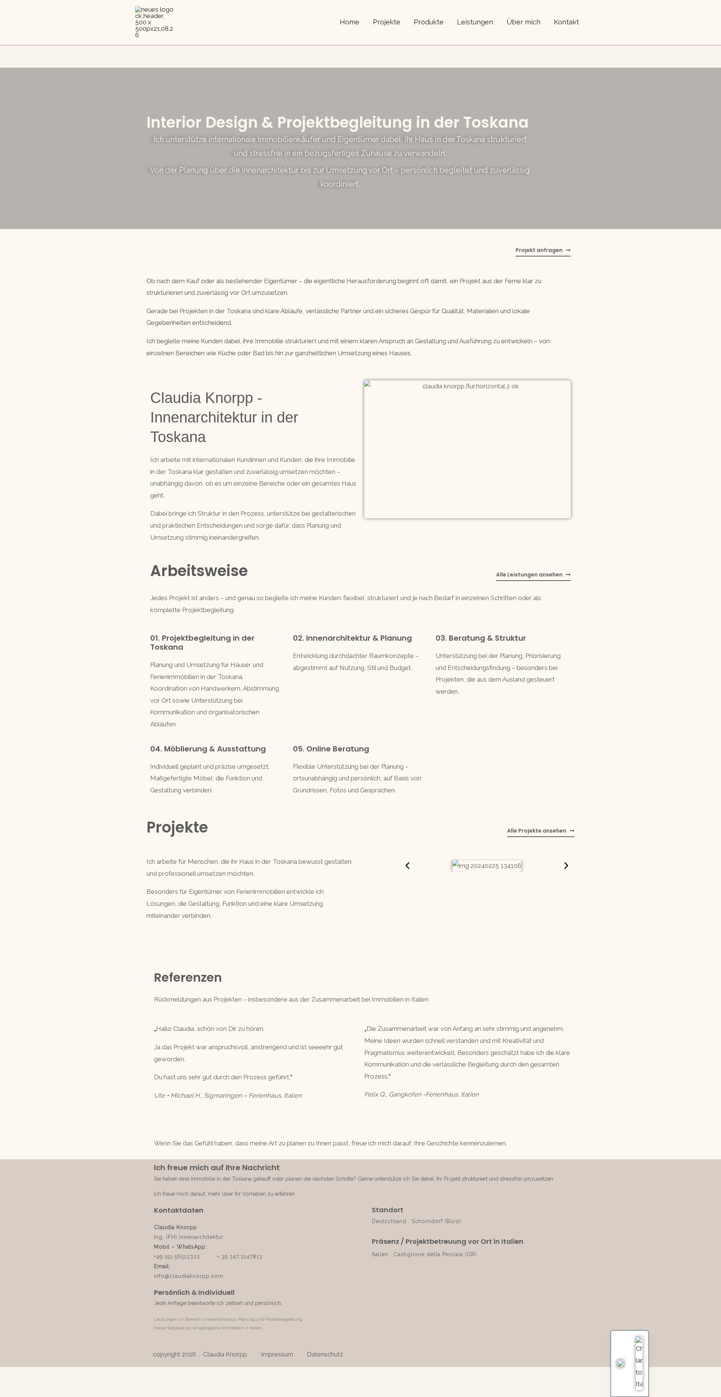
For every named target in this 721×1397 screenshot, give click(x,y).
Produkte (428, 22)
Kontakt (566, 22)
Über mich (523, 22)
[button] (407, 865)
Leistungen (475, 22)
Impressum (278, 1354)
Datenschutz (325, 1354)
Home (349, 22)
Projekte (386, 22)
